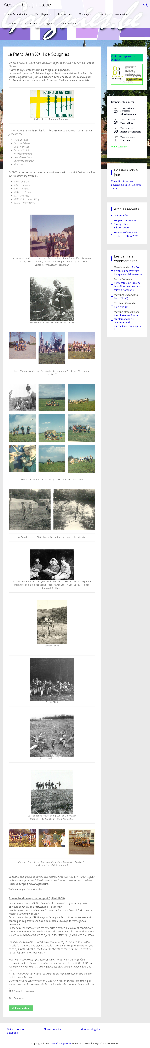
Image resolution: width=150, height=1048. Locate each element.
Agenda (49, 23)
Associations (121, 14)
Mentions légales (90, 1029)
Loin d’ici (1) (121, 306)
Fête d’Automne (128, 114)
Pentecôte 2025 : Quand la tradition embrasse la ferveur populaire (127, 286)
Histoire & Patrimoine (15, 14)
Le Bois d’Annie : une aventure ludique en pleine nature (128, 271)
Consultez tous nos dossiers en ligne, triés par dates (126, 185)
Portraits (103, 14)
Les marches (64, 14)
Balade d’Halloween (130, 131)
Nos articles (10, 23)
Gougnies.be (121, 215)
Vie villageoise (43, 14)
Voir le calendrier (119, 146)
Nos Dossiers (31, 23)
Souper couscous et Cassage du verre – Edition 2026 (125, 224)
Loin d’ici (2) (121, 298)
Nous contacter (52, 1029)
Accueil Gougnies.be (27, 5)
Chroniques (85, 14)
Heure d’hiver (127, 123)
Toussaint (125, 140)
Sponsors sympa (69, 23)
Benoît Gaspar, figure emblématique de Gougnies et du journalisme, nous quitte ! (128, 322)
